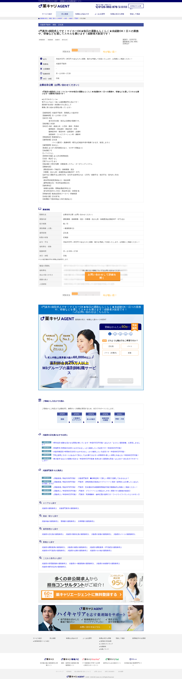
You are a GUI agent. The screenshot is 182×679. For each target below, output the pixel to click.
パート (129, 346)
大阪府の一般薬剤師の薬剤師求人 (81, 563)
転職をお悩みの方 (82, 14)
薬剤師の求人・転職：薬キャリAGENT (51, 18)
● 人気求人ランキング (106, 644)
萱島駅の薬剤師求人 (68, 521)
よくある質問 (100, 14)
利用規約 (69, 671)
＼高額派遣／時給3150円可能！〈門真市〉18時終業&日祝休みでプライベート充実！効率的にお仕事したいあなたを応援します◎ (90, 482)
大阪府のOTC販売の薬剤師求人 (54, 550)
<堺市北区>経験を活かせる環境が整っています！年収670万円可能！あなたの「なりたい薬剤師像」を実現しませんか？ (91, 443)
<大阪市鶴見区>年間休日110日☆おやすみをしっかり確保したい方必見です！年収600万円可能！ (89, 452)
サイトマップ (59, 671)
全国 (65, 18)
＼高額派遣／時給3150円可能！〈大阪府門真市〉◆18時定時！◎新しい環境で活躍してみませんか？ (91, 478)
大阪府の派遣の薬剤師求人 (101, 534)
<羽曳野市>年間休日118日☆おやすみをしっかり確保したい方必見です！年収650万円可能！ (87, 448)
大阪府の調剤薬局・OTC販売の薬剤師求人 (106, 547)
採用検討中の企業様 (139, 638)
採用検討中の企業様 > (135, 6)
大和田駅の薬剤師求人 (86, 521)
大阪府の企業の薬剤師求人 (78, 550)
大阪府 (71, 18)
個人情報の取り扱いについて (82, 671)
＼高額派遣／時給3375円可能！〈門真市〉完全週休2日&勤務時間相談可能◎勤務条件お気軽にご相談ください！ (95, 487)
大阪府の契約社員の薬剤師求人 (77, 534)
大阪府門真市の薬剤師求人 (69, 508)
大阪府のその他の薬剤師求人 (101, 550)
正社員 (111, 346)
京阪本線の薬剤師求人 (50, 521)
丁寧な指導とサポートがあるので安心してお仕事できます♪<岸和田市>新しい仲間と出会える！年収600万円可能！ (96, 455)
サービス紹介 (47, 14)
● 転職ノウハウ (104, 649)
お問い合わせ (98, 671)
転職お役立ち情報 (117, 14)
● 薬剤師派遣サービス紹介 (41, 641)
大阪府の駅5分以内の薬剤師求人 (54, 567)
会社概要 (121, 671)
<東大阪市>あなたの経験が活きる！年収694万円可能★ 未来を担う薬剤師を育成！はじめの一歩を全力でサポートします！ (90, 459)
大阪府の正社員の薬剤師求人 (53, 534)
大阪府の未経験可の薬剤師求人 (108, 563)
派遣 (129, 353)
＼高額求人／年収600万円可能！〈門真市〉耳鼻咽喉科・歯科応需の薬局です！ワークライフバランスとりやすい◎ (96, 494)
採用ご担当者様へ (110, 671)
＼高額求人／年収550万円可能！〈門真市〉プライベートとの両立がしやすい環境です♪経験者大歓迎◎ (91, 491)
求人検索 (64, 14)
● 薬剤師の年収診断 (105, 641)
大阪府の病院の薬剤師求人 (77, 547)
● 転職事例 (102, 646)
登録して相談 (135, 14)
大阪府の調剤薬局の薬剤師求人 (53, 547)
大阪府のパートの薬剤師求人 (124, 534)
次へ (120, 380)
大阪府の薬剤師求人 (49, 508)
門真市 (76, 18)
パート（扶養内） (111, 353)
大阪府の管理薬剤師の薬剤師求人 (54, 563)
